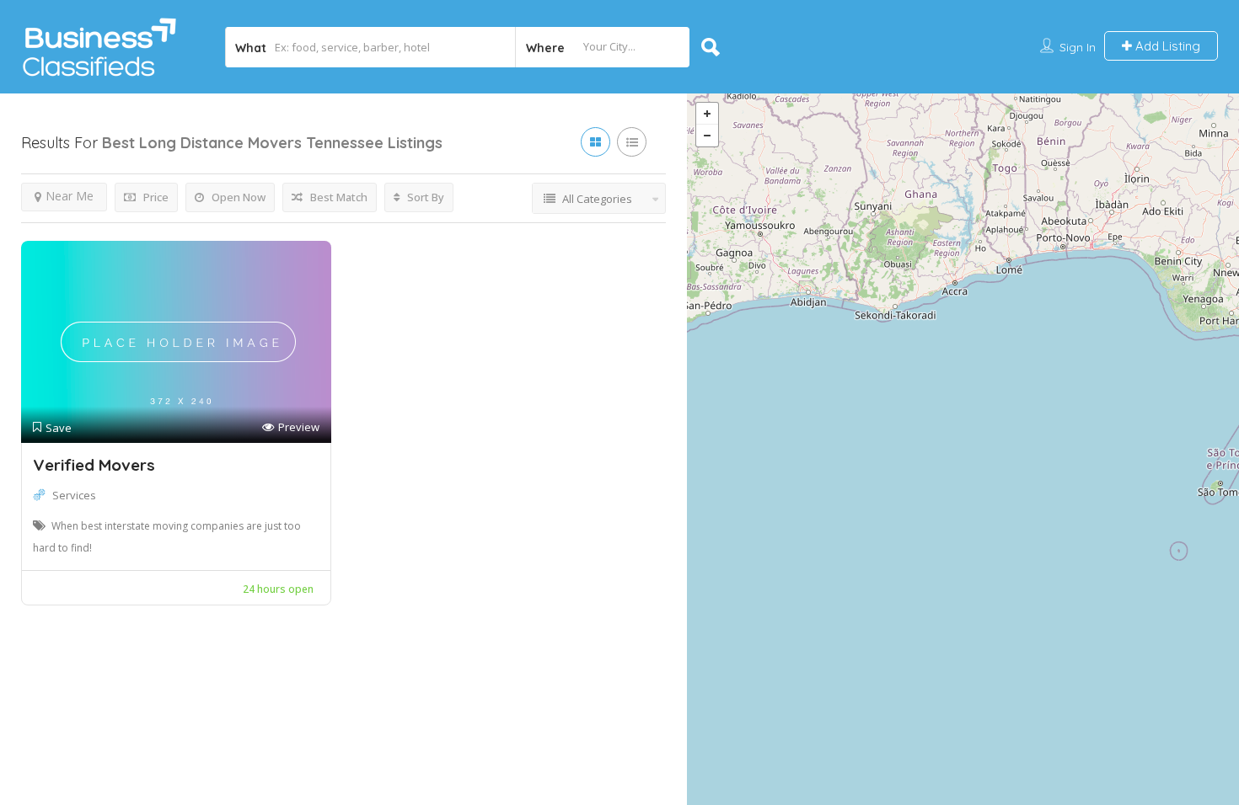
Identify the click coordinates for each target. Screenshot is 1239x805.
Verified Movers (94, 465)
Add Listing (1166, 46)
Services (74, 495)
